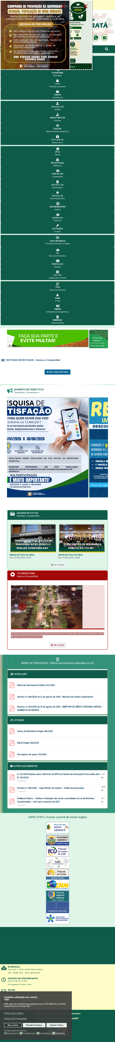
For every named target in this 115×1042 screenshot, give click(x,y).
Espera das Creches (57, 278)
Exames (57, 120)
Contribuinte (57, 176)
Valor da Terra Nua (58, 290)
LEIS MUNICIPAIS (57, 206)
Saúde (57, 109)
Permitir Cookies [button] (34, 1025)
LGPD (57, 83)
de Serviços (58, 97)
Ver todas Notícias (58, 372)
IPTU (57, 152)
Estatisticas (45, 1033)
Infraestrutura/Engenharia (57, 312)
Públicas (57, 220)
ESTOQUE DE (58, 139)
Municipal (57, 75)
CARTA (57, 94)
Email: (11, 990)
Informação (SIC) (57, 198)
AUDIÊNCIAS (57, 217)
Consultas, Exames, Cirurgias (57, 243)
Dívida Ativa (57, 187)
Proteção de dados (57, 86)
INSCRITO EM (57, 184)
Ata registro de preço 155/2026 (31, 754)
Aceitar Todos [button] (56, 1025)
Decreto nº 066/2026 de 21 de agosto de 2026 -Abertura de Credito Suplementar (55, 697)
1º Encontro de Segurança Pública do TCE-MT (82, 545)
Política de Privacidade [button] (15, 1018)
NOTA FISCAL (57, 162)
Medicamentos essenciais (57, 131)
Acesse (57, 209)
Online (57, 154)
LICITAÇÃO (57, 228)
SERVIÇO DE (57, 195)
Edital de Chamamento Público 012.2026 (36, 685)
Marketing (60, 1033)
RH (57, 253)
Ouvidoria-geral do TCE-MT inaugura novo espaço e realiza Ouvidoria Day (34, 544)
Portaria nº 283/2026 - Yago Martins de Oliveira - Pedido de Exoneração (50, 788)
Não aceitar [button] (13, 1025)
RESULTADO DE (57, 117)
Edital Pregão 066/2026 (28, 743)
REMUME (57, 128)
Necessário (12, 1033)
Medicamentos (57, 143)
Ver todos (58, 645)
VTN (58, 287)
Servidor (57, 267)
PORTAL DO (57, 173)
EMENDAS (57, 320)
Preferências (28, 1033)
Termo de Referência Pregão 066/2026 (35, 731)
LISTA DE (57, 275)
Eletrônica (57, 165)
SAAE (57, 298)
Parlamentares (57, 323)
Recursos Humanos (57, 256)
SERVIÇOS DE (57, 106)
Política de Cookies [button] (13, 1013)
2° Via (57, 301)
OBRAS (57, 309)
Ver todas (58, 564)
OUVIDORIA (57, 72)
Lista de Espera (57, 240)
